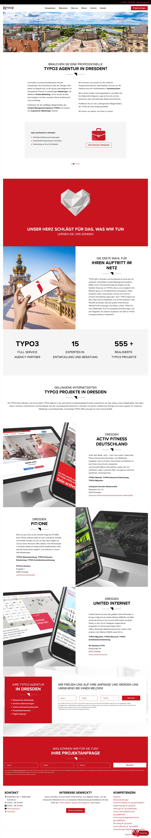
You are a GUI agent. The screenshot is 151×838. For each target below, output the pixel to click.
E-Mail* (84, 698)
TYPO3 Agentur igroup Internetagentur (74, 803)
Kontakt (103, 8)
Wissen (84, 8)
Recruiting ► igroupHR (122, 823)
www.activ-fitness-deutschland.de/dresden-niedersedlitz (111, 495)
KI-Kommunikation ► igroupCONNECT (128, 803)
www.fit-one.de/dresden (25, 575)
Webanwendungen (120, 800)
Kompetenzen (50, 8)
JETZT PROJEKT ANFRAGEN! (98, 145)
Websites (116, 797)
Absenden (131, 698)
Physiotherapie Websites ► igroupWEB (129, 829)
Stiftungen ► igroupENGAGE (125, 808)
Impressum (129, 834)
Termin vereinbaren (75, 810)
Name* (63, 698)
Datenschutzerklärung (73, 703)
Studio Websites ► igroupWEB (125, 826)
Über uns (74, 8)
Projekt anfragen (139, 8)
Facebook (11, 811)
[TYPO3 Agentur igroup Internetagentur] (8, 8)
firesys (60, 141)
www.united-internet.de (98, 654)
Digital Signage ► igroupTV (124, 806)
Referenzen (63, 8)
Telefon (106, 698)
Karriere (93, 8)
